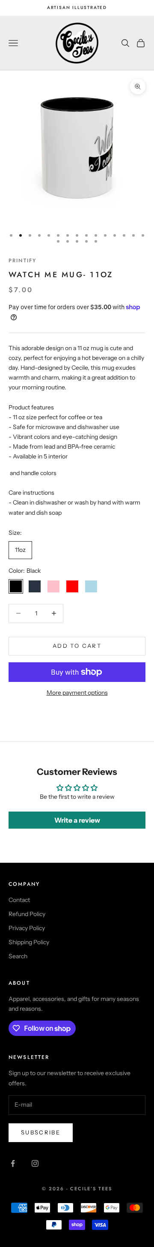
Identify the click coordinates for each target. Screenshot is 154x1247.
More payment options (77, 692)
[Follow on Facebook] (13, 1163)
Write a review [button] (77, 820)
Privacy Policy (27, 928)
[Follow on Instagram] (35, 1163)
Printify (22, 260)
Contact (19, 900)
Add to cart (77, 645)
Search (18, 956)
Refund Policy (27, 914)
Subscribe (40, 1132)
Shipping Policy (29, 942)
